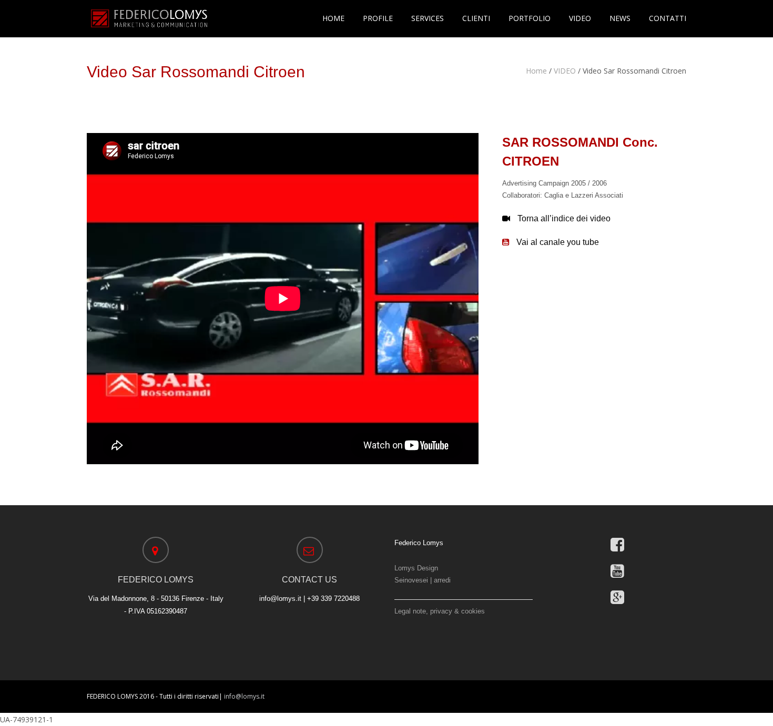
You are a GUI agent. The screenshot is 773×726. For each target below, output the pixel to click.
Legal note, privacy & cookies (439, 611)
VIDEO (565, 71)
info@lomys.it (244, 696)
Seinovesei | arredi (422, 580)
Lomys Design (416, 568)
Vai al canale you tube (557, 242)
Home (536, 71)
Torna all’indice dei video (564, 218)
